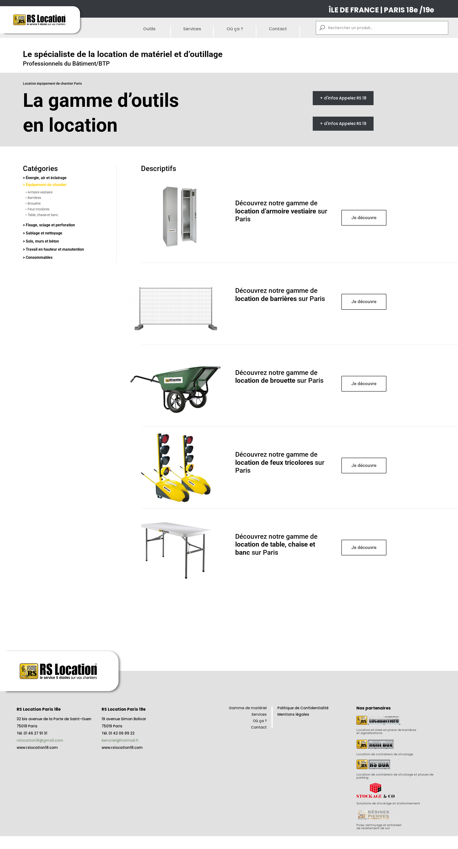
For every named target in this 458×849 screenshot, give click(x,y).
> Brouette (33, 203)
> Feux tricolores (37, 209)
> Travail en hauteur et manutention (53, 249)
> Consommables (37, 257)
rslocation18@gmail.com (40, 740)
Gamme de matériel (248, 707)
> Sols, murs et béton (41, 241)
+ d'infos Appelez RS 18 (343, 98)
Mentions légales (293, 714)
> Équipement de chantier (45, 184)
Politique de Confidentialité (302, 707)
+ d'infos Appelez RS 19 (343, 123)
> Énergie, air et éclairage (45, 178)
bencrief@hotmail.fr (120, 740)
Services (259, 714)
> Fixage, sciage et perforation (49, 225)
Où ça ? (260, 720)
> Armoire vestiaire (38, 192)
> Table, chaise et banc (41, 215)
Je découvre (363, 217)
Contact (259, 727)
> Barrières (33, 198)
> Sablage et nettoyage (42, 233)
